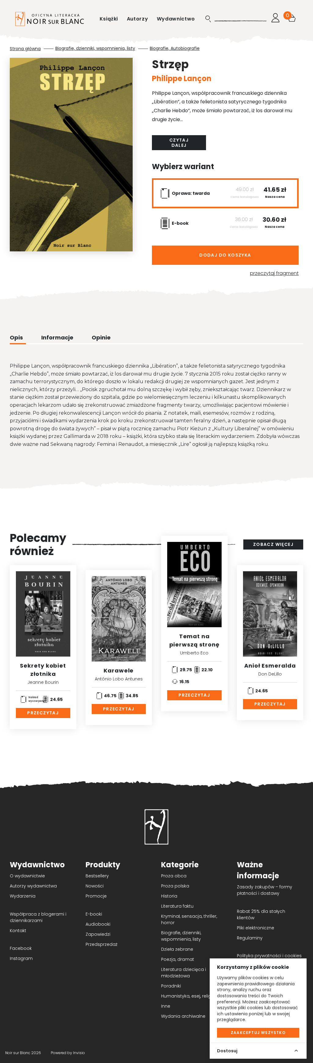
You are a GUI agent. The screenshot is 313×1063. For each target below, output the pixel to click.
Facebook (21, 948)
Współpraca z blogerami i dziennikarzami (38, 917)
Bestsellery (97, 876)
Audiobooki (98, 924)
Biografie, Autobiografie (175, 48)
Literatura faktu (177, 906)
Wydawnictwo (176, 18)
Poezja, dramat (177, 959)
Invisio (79, 1052)
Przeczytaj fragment (274, 273)
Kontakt (18, 931)
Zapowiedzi (98, 934)
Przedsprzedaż (101, 944)
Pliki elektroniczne (255, 928)
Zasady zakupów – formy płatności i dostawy (264, 890)
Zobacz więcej (273, 544)
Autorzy (138, 18)
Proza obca (173, 876)
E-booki (94, 914)
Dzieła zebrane (177, 949)
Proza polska (175, 886)
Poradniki (171, 986)
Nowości (95, 886)
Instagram (21, 958)
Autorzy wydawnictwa (33, 886)
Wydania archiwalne (183, 1016)
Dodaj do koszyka (225, 255)
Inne (165, 1006)
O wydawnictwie (27, 876)
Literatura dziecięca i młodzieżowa (183, 972)
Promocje (96, 896)
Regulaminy (250, 938)
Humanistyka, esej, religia (188, 996)
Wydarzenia (22, 896)
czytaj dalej (179, 142)
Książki (110, 18)
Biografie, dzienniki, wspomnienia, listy (95, 48)
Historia (169, 896)
